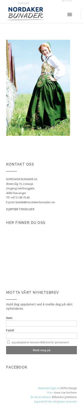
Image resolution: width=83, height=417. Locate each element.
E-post (10, 330)
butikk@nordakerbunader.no (35, 202)
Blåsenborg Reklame (64, 397)
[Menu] (69, 15)
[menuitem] (23, 3)
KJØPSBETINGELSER (20, 209)
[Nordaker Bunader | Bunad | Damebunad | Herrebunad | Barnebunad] (32, 14)
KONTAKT (23, 3)
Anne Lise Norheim (65, 392)
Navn (9, 318)
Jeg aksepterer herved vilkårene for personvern (40, 342)
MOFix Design (68, 388)
